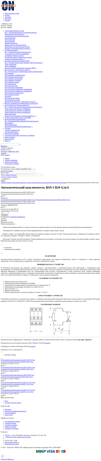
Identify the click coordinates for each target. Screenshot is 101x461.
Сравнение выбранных (17, 217)
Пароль (3, 175)
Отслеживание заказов (12, 421)
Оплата (7, 15)
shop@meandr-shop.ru (12, 442)
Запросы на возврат (11, 162)
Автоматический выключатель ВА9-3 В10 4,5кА (17, 362)
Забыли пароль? (11, 175)
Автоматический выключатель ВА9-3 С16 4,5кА (17, 392)
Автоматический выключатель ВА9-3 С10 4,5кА (17, 384)
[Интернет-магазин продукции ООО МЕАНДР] (8, 10)
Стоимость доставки (12, 428)
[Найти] (20, 144)
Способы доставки (11, 425)
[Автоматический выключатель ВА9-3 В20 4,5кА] (18, 200)
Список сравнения (11, 160)
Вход (2, 171)
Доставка (8, 17)
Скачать (47, 343)
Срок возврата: (6, 211)
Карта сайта (9, 415)
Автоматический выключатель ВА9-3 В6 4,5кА (17, 377)
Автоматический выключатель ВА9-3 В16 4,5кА (17, 369)
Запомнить (6, 179)
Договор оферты (10, 413)
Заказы (7, 158)
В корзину (4, 151)
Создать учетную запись (9, 177)
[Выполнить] (35, 169)
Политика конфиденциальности (15, 411)
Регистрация (8, 171)
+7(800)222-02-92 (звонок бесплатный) (18, 437)
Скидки (7, 20)
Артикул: (4, 205)
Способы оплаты (10, 423)
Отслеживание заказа (8, 169)
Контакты (8, 19)
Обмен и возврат (10, 427)
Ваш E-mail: (5, 173)
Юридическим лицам (12, 13)
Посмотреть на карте (12, 444)
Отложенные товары (12, 164)
